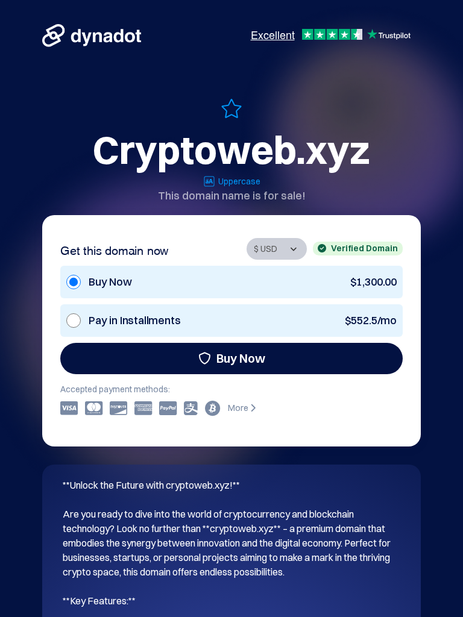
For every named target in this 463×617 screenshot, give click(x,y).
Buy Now (240, 358)
